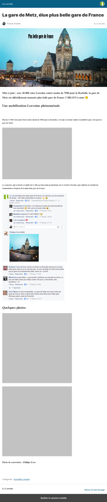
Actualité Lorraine (22, 479)
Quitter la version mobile (53, 498)
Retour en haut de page (95, 490)
